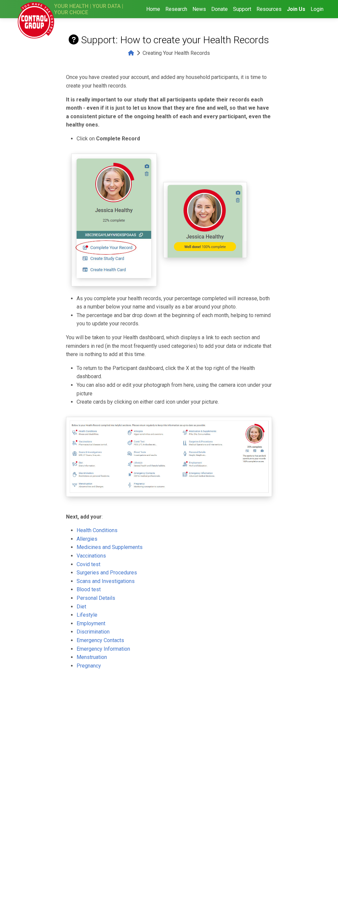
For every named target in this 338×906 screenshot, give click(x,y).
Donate (219, 9)
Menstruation (92, 657)
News (199, 9)
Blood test (89, 589)
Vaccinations (91, 556)
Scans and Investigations (106, 581)
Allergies (87, 539)
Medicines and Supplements (110, 547)
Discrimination (93, 632)
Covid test (88, 564)
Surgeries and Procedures (107, 572)
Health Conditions (97, 530)
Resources (269, 9)
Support (242, 9)
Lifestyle (87, 615)
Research (176, 9)
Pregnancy (89, 666)
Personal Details (96, 598)
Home (153, 9)
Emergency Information (103, 649)
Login (317, 9)
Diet (81, 606)
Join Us (296, 9)
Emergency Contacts (100, 640)
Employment (91, 623)
